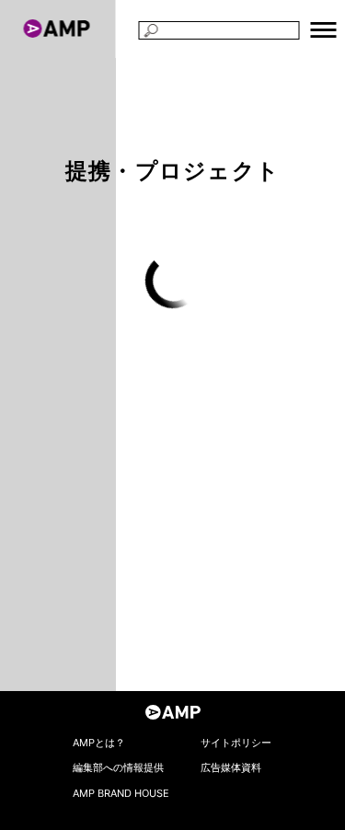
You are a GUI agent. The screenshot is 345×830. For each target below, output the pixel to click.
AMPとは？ (99, 742)
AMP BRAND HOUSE (121, 793)
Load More (172, 280)
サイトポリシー (236, 742)
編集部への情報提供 (118, 767)
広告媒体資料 (231, 767)
